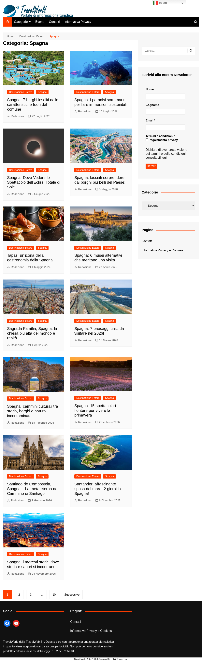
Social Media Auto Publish (86, 659)
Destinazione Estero (20, 92)
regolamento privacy (163, 140)
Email (150, 120)
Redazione (17, 116)
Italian (162, 3)
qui (164, 157)
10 (54, 594)
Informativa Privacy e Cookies (162, 250)
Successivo (71, 594)
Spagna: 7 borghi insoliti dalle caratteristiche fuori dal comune (32, 104)
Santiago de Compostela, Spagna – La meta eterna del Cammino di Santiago (32, 489)
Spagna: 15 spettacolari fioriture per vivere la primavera (95, 410)
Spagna (42, 92)
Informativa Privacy (78, 21)
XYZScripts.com (120, 659)
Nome (150, 89)
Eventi (39, 21)
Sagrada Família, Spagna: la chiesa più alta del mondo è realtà (32, 333)
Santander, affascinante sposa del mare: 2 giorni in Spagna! (97, 489)
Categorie (21, 21)
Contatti (54, 21)
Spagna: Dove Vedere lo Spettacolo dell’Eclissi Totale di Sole (33, 182)
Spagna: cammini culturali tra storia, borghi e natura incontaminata (32, 411)
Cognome (152, 104)
